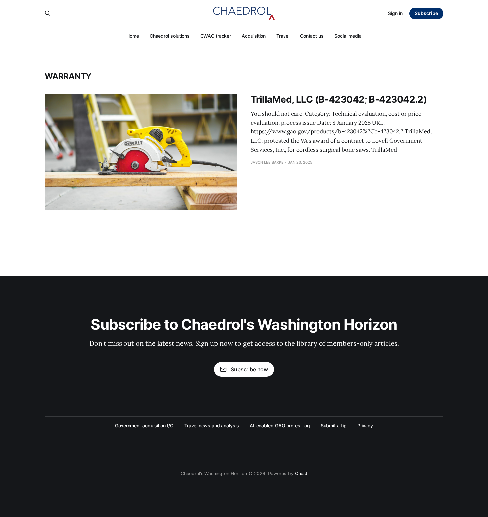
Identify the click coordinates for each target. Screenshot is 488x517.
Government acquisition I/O (144, 425)
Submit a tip (334, 425)
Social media (348, 36)
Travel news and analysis (211, 425)
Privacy (365, 425)
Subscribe (426, 13)
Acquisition (254, 36)
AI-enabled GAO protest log (280, 425)
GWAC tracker (215, 36)
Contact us (312, 36)
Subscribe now (249, 369)
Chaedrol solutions (170, 36)
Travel (282, 36)
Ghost (301, 473)
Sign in (395, 13)
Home (132, 36)
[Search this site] (48, 13)
